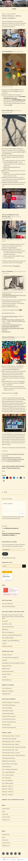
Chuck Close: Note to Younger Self (10, 657)
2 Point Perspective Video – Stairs (10, 750)
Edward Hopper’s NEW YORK (9, 326)
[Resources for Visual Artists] (3, 853)
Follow (5, 554)
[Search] (24, 566)
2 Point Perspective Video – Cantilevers (11, 741)
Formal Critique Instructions (9, 719)
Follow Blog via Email (9, 541)
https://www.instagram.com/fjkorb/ (15, 459)
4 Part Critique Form (7, 688)
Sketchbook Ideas (6, 724)
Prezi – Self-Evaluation (7, 780)
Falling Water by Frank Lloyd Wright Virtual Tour (13, 663)
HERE (10, 105)
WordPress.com (6, 819)
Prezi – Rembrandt (6, 777)
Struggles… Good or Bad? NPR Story (10, 640)
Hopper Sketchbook (7, 666)
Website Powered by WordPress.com (10, 857)
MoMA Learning (6, 668)
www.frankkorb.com (7, 679)
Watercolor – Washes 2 (7, 789)
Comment (21, 513)
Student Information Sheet (8, 606)
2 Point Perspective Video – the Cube (11, 752)
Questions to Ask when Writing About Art (12, 635)
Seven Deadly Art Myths (8, 637)
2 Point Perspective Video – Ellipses (10, 744)
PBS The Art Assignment (8, 632)
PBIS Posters (5, 629)
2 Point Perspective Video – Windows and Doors (13, 755)
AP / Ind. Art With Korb (7, 603)
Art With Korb (10, 2)
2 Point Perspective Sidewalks (9, 738)
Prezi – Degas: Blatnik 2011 (8, 772)
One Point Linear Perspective (9, 722)
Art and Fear (5, 621)
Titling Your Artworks (7, 646)
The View (4, 643)
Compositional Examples (8, 713)
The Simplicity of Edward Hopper (10, 316)
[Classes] (11, 853)
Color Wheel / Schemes (7, 710)
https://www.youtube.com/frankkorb (15, 454)
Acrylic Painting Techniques (8, 705)
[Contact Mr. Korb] (7, 853)
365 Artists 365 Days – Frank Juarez (10, 702)
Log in (3, 811)
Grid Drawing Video (6, 766)
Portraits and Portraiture (8, 671)
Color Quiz (4, 660)
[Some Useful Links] (19, 853)
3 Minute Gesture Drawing (8, 758)
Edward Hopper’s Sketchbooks (14, 319)
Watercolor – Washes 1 (7, 786)
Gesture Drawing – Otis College (9, 763)
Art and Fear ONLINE (7, 708)
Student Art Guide (6, 674)
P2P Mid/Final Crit (6, 694)
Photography (17, 266)
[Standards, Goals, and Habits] (15, 853)
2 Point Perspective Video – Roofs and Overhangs (14, 747)
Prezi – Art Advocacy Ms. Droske (9, 769)
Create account (5, 808)
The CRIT (4, 677)
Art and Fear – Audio (7, 624)
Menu (14, 8)
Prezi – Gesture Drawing (8, 775)
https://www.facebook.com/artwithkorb (11, 457)
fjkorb (13, 13)
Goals (5, 492)
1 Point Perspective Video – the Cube (11, 736)
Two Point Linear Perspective (9, 727)
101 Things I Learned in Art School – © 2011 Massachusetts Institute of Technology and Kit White (13, 616)
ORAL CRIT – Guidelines (8, 691)
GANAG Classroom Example (8, 761)
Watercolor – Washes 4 (7, 794)
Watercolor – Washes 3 (7, 791)
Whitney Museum (6, 331)
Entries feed (5, 814)
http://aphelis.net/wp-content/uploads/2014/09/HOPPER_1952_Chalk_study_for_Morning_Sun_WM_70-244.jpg (14, 295)
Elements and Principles (8, 626)
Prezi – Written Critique (7, 783)
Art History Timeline (7, 654)
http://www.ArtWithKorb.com (14, 461)
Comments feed (6, 817)
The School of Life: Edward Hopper (10, 325)
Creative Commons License (8, 716)
